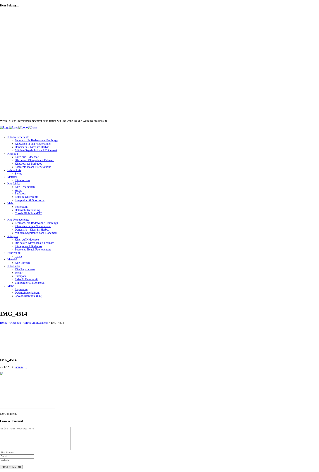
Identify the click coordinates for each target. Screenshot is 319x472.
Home (3, 322)
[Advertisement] (125, 113)
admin (19, 367)
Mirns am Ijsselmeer (36, 322)
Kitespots (15, 322)
